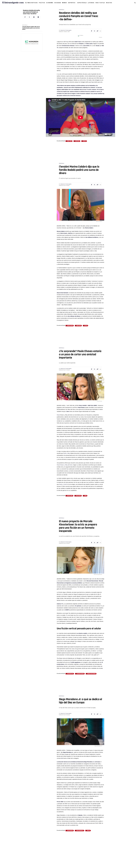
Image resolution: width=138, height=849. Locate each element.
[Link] (97, 31)
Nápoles (88, 830)
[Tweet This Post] (94, 31)
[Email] (38, 17)
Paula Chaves (78, 495)
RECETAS (109, 2)
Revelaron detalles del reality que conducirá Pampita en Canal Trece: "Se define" (31, 12)
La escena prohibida (80, 673)
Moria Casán (78, 325)
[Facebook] (25, 17)
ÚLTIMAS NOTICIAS (31, 2)
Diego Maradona (70, 830)
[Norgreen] (32, 42)
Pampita (81, 43)
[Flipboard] (34, 17)
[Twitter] (29, 17)
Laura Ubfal (86, 45)
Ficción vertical (70, 673)
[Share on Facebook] (91, 31)
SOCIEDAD (57, 2)
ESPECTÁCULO (82, 2)
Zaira (85, 495)
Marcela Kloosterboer (91, 673)
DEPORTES (71, 2)
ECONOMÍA (49, 2)
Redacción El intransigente (66, 30)
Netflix (86, 325)
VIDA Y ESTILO (100, 2)
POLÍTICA (42, 2)
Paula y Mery (66, 453)
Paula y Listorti (63, 484)
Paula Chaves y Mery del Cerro (65, 465)
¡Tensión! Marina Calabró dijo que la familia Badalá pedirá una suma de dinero (31, 28)
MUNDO (64, 2)
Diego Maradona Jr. (79, 830)
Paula (58, 415)
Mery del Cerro (69, 495)
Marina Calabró (70, 325)
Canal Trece (77, 41)
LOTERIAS (91, 2)
